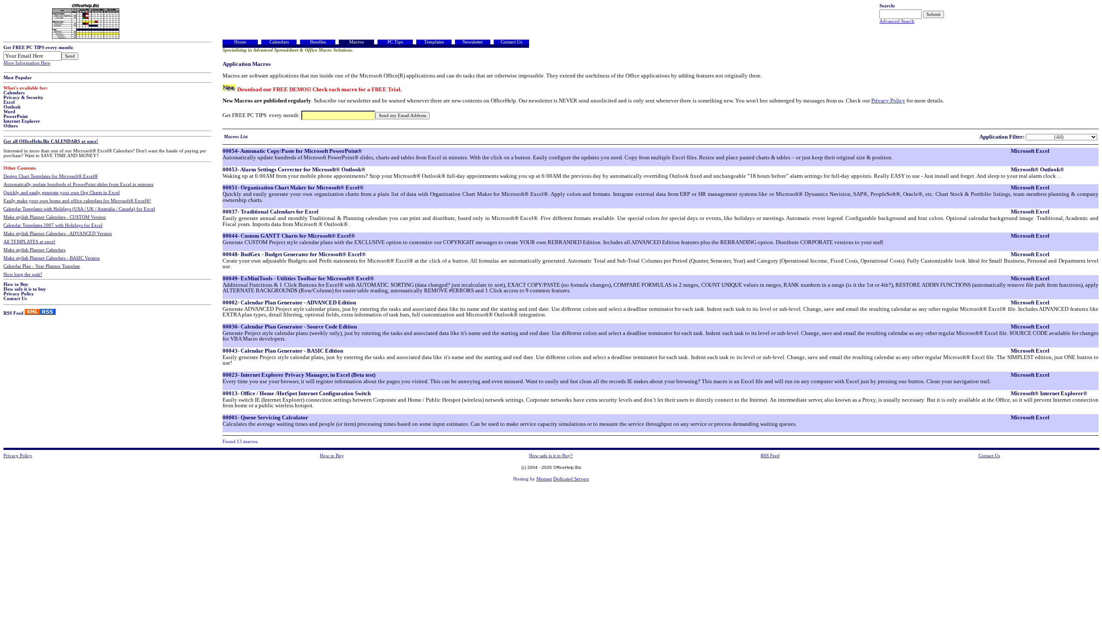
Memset (544, 479)
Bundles (318, 42)
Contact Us (15, 298)
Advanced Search (896, 21)
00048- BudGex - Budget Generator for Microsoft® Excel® (294, 254)
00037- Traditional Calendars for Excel (271, 211)
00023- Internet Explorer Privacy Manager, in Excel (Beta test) (299, 375)
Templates (434, 42)
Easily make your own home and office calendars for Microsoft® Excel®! (77, 200)
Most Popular (17, 77)
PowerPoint (15, 116)
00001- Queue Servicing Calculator (265, 417)
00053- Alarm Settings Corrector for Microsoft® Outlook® (294, 169)
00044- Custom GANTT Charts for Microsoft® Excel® (289, 235)
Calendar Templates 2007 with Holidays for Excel (52, 225)
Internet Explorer (21, 121)
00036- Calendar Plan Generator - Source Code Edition (290, 326)
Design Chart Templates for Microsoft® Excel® (50, 176)
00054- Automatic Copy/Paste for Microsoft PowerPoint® (292, 151)
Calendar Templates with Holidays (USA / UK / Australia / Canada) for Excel (79, 209)
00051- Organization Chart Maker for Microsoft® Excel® (293, 187)
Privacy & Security (23, 97)
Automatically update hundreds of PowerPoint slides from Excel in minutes (78, 184)
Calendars (14, 92)
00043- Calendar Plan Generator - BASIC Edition (283, 350)
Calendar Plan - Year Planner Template (41, 266)
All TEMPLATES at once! (29, 241)
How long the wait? (22, 274)
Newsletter (472, 42)
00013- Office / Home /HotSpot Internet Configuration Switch (297, 393)
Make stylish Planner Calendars (34, 250)
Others (10, 126)
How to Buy (15, 284)
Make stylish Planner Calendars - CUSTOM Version (54, 217)
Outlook (12, 107)
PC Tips (395, 42)
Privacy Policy (18, 293)
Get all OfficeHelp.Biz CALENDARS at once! (50, 141)
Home (240, 42)
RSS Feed (13, 313)
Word (9, 111)
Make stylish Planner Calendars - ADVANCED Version (57, 233)
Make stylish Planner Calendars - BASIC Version (51, 258)
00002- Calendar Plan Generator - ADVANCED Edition (289, 302)
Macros (356, 42)
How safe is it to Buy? (551, 455)
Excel (9, 102)
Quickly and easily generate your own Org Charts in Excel (61, 192)
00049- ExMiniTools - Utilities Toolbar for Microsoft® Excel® (298, 278)
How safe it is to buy (24, 289)
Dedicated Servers (571, 479)
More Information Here (26, 63)
